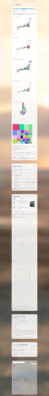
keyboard (14, 373)
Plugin (34, 370)
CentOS (24, 374)
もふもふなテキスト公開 (19, 316)
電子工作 (27, 369)
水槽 (21, 373)
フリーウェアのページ (16, 352)
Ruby (27, 374)
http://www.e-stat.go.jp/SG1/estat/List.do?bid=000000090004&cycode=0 (20, 149)
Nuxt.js (30, 374)
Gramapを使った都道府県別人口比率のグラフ (24, 8)
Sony (22, 369)
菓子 (25, 370)
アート (14, 370)
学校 (27, 373)
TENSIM (26, 383)
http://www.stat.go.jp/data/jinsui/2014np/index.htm (22, 153)
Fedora (14, 377)
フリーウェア (30, 157)
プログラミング (15, 158)
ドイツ (14, 385)
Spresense (17, 374)
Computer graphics (22, 157)
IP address (27, 371)
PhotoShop (22, 371)
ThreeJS (18, 371)
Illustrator (14, 309)
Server (18, 373)
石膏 (21, 374)
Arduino (26, 367)
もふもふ (25, 337)
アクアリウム (19, 383)
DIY (31, 369)
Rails (24, 369)
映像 (16, 390)
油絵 (17, 377)
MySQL (34, 369)
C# (30, 376)
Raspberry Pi (15, 376)
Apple (18, 367)
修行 (18, 388)
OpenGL (24, 373)
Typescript (21, 370)
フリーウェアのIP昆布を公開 (20, 344)
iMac (14, 374)
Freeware (21, 158)
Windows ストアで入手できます (25, 155)
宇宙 (13, 390)
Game (34, 371)
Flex (29, 337)
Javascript (25, 376)
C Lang (17, 370)
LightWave (20, 376)
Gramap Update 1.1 (18, 166)
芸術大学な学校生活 (16, 391)
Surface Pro (27, 377)
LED (28, 376)
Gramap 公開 (16, 196)
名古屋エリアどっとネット (29, 381)
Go (27, 370)
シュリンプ (14, 367)
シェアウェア (15, 384)
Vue (31, 371)
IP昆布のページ (23, 352)
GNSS (33, 376)
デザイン (27, 157)
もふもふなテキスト (16, 320)
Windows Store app (25, 158)
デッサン (30, 370)
